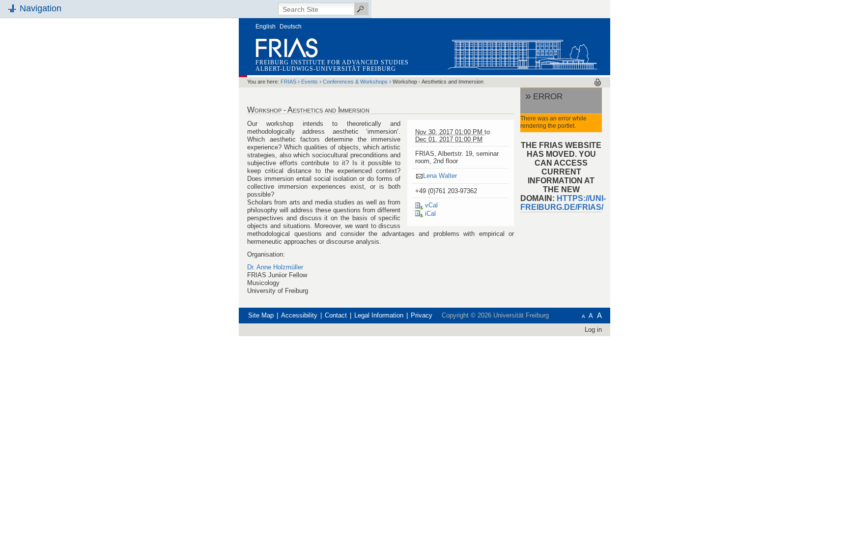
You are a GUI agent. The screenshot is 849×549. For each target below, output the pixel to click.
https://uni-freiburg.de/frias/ (563, 202)
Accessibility (299, 315)
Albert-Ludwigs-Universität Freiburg (325, 68)
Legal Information (378, 315)
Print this (598, 82)
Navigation (40, 8)
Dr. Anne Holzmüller (275, 267)
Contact (336, 315)
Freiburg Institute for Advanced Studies (332, 62)
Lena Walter (440, 175)
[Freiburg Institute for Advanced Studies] (522, 52)
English (265, 26)
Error (548, 96)
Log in (593, 329)
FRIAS (288, 82)
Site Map (261, 315)
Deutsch (291, 26)
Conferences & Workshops (355, 82)
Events (309, 82)
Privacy (421, 315)
